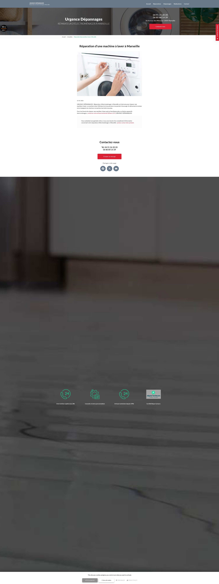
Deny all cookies (106, 580)
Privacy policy (132, 580)
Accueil (148, 4)
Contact (186, 4)
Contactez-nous (160, 26)
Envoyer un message (109, 156)
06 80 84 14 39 (160, 17)
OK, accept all (90, 580)
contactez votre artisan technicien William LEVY (101, 113)
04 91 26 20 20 (160, 15)
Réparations (157, 4)
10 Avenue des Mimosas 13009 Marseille (160, 21)
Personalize (121, 580)
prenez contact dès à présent (125, 122)
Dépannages (167, 4)
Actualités (69, 37)
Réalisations (178, 4)
